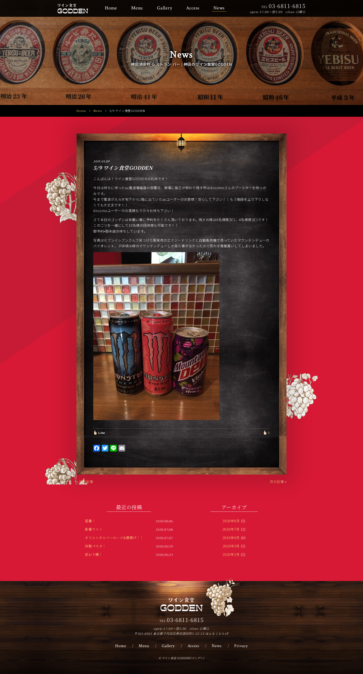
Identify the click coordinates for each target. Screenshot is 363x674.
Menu (137, 8)
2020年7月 (231, 529)
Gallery (164, 8)
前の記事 (86, 481)
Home (111, 8)
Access (192, 8)
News (219, 8)
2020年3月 (231, 546)
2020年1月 (231, 554)
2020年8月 (231, 520)
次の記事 (277, 481)
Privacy (241, 646)
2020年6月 (231, 537)
